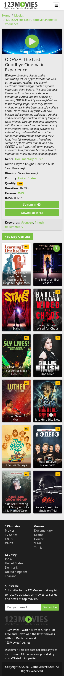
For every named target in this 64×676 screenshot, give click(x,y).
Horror (39, 539)
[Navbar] (56, 5)
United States (27, 178)
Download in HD (32, 213)
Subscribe (50, 607)
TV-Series (11, 535)
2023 (20, 193)
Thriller (39, 548)
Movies (19, 15)
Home (6, 15)
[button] (32, 41)
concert (28, 222)
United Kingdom (16, 572)
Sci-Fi (37, 543)
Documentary (24, 159)
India (8, 559)
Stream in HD (32, 204)
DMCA (9, 543)
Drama (38, 535)
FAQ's (9, 539)
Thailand (11, 576)
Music (39, 159)
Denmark (11, 567)
